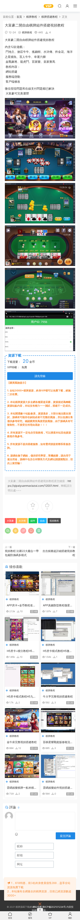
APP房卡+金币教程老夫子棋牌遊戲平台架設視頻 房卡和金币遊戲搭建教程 (22, 605)
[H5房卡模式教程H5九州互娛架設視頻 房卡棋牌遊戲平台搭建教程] (22, 675)
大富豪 (9, 40)
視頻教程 (48, 40)
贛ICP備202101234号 (54, 906)
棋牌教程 (27, 32)
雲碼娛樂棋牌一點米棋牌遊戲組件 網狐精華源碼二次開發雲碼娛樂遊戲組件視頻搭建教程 (22, 788)
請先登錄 (40, 376)
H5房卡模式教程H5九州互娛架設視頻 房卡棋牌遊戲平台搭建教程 (21, 696)
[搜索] (60, 6)
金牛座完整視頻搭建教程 (22, 742)
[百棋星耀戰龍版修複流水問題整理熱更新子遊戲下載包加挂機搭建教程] (58, 720)
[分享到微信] (8, 531)
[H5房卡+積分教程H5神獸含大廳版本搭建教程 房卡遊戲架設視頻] (22, 629)
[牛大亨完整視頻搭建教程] (58, 675)
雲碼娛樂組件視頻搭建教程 (58, 788)
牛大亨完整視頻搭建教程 (58, 696)
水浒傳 (47, 52)
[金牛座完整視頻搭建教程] (22, 720)
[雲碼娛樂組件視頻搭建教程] (58, 766)
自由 (22, 40)
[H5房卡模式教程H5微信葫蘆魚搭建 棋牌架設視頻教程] (58, 629)
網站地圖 (37, 906)
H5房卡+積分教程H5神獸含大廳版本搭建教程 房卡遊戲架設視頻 (21, 651)
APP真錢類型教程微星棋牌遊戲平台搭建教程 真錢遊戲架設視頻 (58, 605)
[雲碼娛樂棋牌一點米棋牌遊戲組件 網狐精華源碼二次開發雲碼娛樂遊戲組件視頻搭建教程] (22, 766)
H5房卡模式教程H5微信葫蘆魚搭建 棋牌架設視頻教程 (57, 651)
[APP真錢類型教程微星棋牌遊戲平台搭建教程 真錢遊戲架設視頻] (58, 583)
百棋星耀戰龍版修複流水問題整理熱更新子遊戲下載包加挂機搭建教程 (58, 742)
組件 (34, 40)
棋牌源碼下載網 (9, 6)
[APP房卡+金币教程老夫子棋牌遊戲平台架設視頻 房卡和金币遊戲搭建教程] (22, 583)
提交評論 (65, 835)
